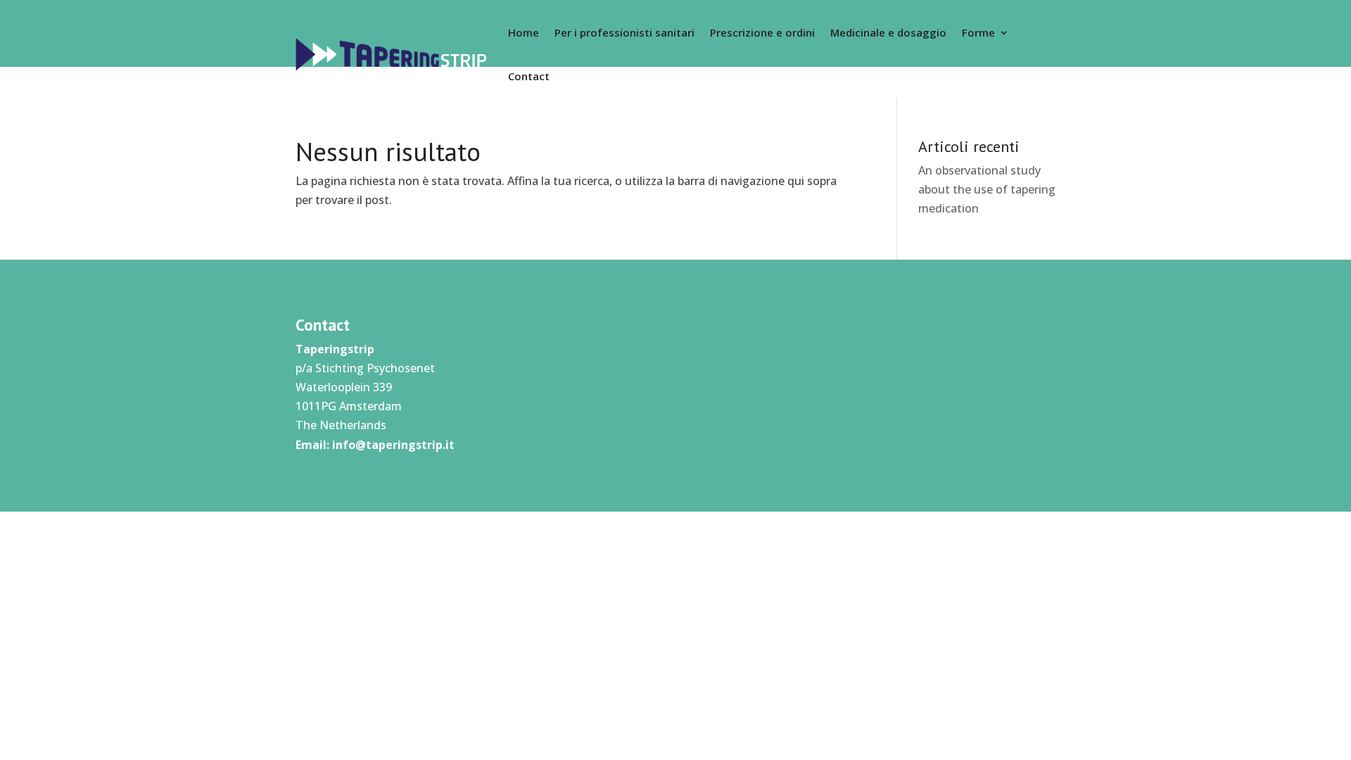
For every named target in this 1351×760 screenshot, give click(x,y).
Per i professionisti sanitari (624, 32)
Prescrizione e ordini (762, 32)
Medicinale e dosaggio (888, 32)
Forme (978, 32)
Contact (529, 76)
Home (523, 32)
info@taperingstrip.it (393, 444)
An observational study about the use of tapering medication (986, 189)
